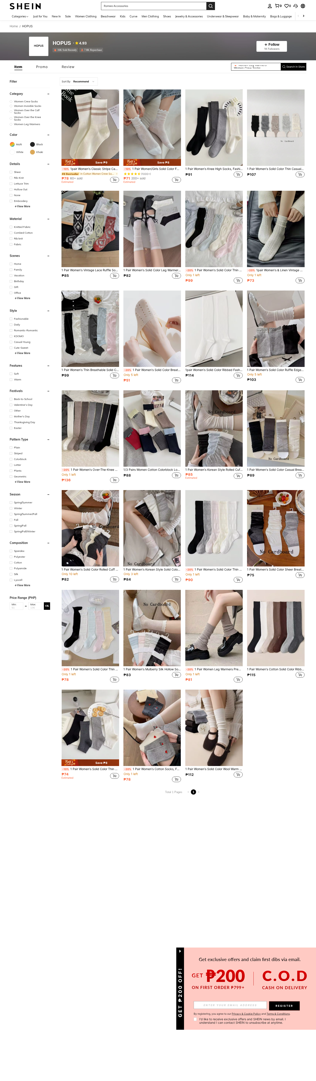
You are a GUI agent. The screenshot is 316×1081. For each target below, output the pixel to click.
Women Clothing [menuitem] (86, 16)
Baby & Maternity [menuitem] (254, 16)
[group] (30, 101)
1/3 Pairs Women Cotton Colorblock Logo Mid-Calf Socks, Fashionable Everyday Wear (152, 469)
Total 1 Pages (173, 792)
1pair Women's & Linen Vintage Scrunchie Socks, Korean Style (276, 270)
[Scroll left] (298, 16)
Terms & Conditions (278, 1013)
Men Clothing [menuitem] (150, 16)
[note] (90, 162)
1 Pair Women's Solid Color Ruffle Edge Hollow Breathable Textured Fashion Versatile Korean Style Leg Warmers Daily (276, 370)
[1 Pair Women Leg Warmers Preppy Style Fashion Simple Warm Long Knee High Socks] (214, 628)
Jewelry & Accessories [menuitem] (189, 16)
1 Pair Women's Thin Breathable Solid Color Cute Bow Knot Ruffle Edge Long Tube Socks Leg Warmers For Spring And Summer (90, 370)
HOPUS (62, 43)
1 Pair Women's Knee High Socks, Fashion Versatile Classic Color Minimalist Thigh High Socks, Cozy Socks (214, 169)
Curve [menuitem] (133, 16)
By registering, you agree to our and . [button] (242, 1013)
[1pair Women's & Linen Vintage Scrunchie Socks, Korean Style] (276, 229)
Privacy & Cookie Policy (246, 1013)
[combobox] (79, 81)
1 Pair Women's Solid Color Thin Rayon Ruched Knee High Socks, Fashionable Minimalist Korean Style (214, 270)
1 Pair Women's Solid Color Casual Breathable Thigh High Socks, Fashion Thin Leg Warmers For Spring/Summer (276, 469)
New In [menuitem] (56, 16)
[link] (278, 5)
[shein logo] (25, 6)
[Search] (210, 6)
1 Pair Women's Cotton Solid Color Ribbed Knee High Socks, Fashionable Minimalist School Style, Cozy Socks (276, 669)
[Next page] (198, 792)
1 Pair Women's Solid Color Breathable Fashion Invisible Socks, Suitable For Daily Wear (152, 370)
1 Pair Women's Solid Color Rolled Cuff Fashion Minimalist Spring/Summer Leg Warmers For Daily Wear (90, 569)
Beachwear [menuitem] (108, 16)
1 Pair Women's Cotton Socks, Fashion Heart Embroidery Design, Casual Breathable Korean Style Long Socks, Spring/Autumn (152, 769)
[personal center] (269, 6)
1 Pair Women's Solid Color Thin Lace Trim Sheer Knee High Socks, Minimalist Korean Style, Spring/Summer (90, 669)
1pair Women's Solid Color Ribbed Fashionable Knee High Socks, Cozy (214, 370)
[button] (295, 6)
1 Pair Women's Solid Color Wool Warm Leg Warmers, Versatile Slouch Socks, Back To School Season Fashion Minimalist (214, 769)
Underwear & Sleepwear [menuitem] (223, 16)
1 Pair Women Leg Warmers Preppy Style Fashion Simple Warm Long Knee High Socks (214, 669)
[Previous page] (188, 792)
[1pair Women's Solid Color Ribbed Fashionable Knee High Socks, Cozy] (214, 329)
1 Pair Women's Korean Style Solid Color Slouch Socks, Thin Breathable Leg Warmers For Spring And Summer (152, 569)
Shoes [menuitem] (167, 16)
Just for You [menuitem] (40, 16)
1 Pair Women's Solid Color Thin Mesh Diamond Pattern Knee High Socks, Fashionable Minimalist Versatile (214, 569)
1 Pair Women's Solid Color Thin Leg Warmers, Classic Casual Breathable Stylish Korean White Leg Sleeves (90, 769)
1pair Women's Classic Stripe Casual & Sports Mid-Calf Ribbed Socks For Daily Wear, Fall (90, 169)
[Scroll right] (303, 16)
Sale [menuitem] (68, 16)
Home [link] (14, 26)
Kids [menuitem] (122, 16)
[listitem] (66, 50)
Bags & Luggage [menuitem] (281, 16)
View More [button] (23, 206)
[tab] (18, 66)
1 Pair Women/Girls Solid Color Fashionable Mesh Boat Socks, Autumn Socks (152, 169)
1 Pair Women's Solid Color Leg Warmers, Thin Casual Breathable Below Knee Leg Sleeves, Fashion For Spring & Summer (152, 270)
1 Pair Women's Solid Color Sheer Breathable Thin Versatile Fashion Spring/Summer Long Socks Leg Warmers (276, 569)
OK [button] (47, 605)
